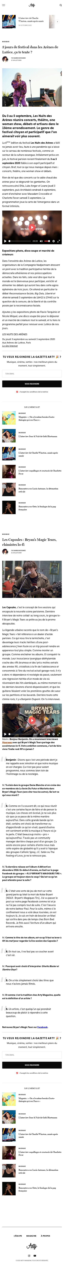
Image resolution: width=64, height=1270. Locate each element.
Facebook (42, 1027)
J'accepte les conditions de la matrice (33, 392)
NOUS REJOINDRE (32, 384)
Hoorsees (7, 742)
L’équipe (18, 1236)
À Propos (45, 1236)
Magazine (31, 1236)
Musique (5, 41)
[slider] (19, 241)
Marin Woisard (20, 58)
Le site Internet (10, 345)
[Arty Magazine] (32, 5)
